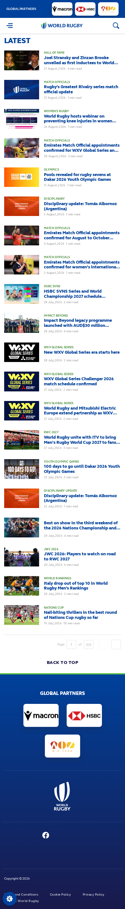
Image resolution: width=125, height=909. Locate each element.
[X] (33, 836)
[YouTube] (59, 836)
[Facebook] (46, 836)
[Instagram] (71, 836)
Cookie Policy (61, 895)
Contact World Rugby (22, 901)
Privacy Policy (94, 895)
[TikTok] (96, 836)
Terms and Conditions (21, 895)
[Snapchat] (84, 836)
